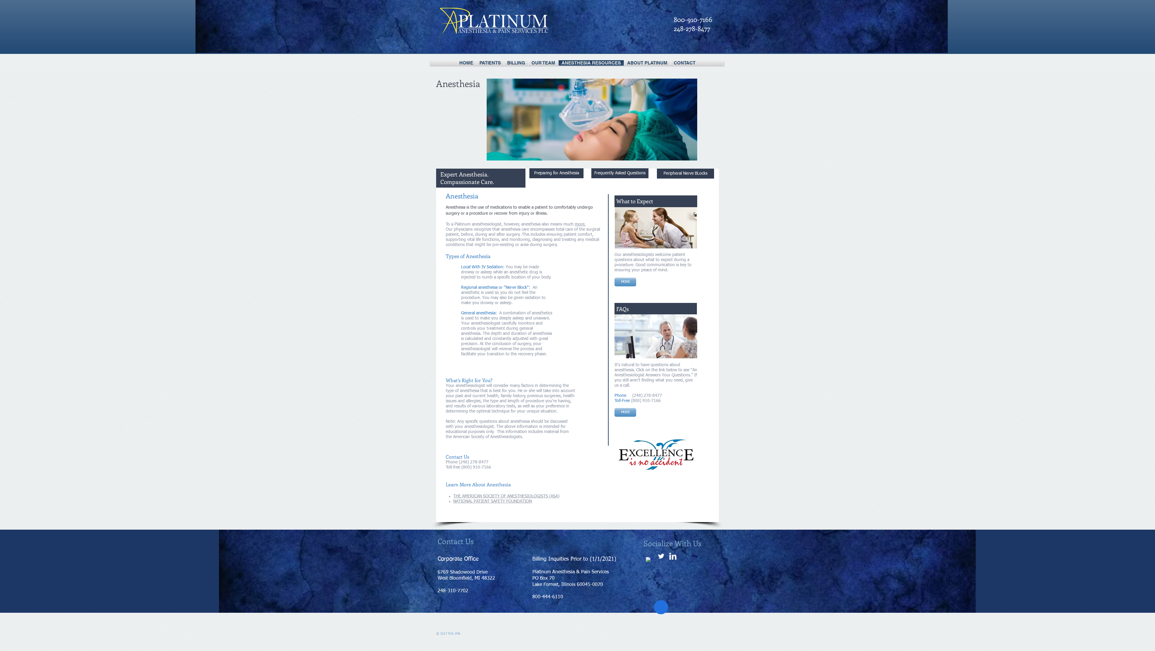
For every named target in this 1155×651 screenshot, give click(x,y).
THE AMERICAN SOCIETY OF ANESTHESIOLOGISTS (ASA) (506, 496)
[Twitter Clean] (661, 556)
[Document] (661, 607)
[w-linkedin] (672, 556)
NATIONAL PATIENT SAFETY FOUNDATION (492, 501)
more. (580, 224)
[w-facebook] (649, 560)
